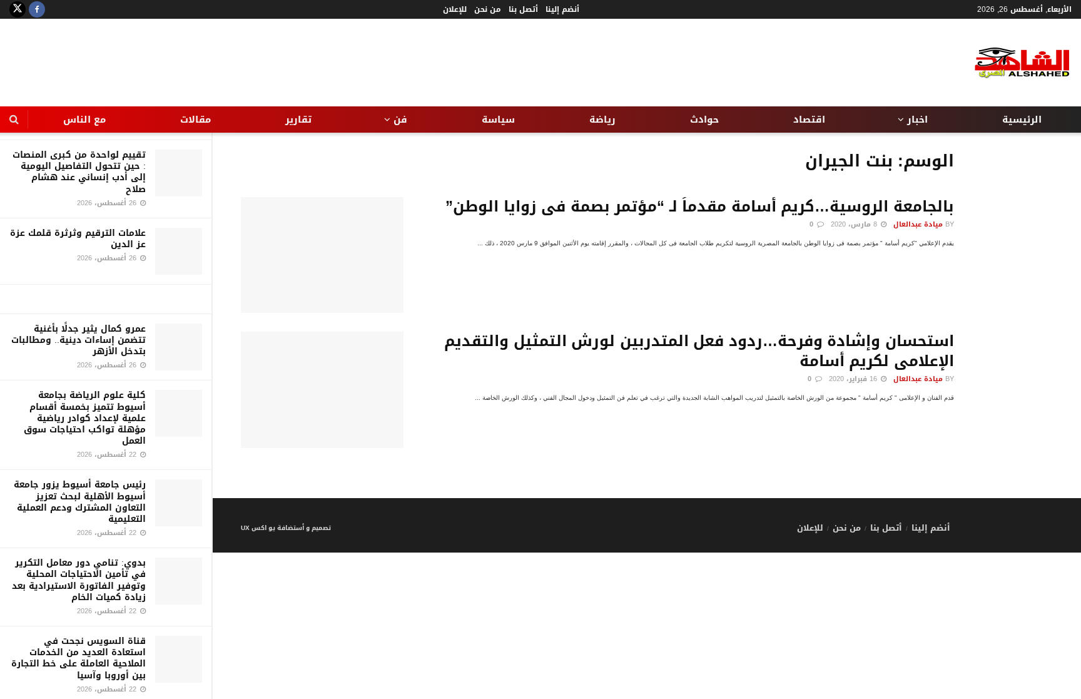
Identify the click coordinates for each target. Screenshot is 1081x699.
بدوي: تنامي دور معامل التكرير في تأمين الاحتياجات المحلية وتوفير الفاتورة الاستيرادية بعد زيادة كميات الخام (79, 580)
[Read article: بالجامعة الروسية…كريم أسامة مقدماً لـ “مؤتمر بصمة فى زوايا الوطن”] (322, 255)
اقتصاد (809, 119)
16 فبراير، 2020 (854, 378)
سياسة (498, 119)
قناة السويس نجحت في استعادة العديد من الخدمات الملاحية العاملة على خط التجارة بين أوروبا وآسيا (78, 658)
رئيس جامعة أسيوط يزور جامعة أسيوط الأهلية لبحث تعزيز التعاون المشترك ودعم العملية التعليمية (80, 502)
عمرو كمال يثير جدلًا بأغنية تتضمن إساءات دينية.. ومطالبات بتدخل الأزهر (78, 340)
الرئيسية (1022, 119)
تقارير (298, 119)
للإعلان (455, 9)
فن (400, 119)
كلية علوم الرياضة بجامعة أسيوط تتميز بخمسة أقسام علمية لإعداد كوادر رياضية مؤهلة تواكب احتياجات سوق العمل (85, 418)
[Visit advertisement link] (105, 299)
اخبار (917, 119)
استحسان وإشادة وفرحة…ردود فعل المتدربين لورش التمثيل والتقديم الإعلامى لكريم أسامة (699, 351)
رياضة (602, 119)
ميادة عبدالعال (918, 224)
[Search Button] (14, 119)
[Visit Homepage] (1012, 63)
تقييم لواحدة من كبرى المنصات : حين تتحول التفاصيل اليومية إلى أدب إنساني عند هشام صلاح (79, 172)
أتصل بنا (523, 9)
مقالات (195, 119)
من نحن (487, 9)
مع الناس (84, 119)
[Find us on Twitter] (17, 9)
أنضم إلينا (562, 9)
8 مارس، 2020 (855, 224)
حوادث (704, 119)
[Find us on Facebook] (37, 9)
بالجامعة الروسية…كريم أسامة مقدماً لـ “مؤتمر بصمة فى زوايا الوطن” (699, 206)
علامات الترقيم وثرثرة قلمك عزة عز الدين (78, 239)
